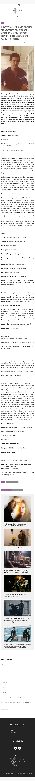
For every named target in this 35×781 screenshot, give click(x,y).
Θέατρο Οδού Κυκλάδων (12, 482)
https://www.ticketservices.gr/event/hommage (14, 338)
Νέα (3, 22)
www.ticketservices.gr (12, 468)
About (13, 730)
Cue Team (5, 42)
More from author (17, 490)
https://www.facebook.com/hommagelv (22, 371)
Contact (13, 732)
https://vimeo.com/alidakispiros (22, 419)
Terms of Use (15, 735)
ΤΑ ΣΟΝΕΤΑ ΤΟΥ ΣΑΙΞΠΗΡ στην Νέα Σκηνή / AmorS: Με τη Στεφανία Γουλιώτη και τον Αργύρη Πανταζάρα (17, 620)
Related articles (6, 490)
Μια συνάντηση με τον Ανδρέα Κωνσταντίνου (16, 548)
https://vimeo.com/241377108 (14, 150)
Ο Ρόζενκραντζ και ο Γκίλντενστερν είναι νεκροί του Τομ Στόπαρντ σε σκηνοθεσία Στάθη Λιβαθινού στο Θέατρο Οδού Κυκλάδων (17, 646)
